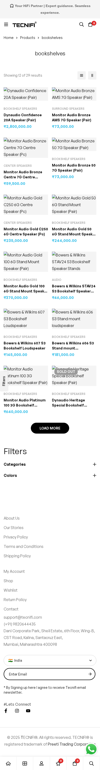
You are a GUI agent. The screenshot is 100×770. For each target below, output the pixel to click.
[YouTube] (28, 661)
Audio (56, 280)
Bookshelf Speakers (20, 108)
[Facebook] (6, 661)
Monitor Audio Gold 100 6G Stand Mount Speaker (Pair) (26, 291)
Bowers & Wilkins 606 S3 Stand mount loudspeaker (73, 348)
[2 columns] (92, 75)
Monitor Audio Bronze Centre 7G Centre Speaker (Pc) (23, 177)
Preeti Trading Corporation (72, 694)
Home (9, 38)
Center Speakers (18, 165)
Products (27, 38)
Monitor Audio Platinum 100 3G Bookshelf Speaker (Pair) (25, 405)
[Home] (8, 763)
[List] (81, 75)
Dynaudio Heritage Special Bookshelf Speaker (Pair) (68, 405)
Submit (89, 624)
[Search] (81, 24)
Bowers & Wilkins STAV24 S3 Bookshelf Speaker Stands (74, 291)
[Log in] (41, 763)
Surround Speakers (68, 108)
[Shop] (25, 763)
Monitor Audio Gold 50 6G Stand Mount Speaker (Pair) (74, 234)
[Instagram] (17, 661)
